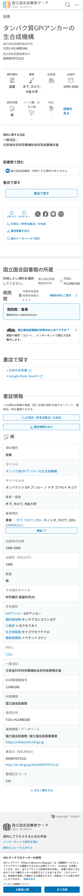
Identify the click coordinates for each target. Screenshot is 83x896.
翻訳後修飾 (13, 619)
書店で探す (41, 193)
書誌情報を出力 (20, 231)
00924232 (14, 525)
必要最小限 (22, 889)
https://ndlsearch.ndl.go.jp (25, 742)
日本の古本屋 (18, 370)
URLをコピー (24, 216)
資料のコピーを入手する (18, 848)
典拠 (39, 530)
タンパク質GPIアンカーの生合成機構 (31, 471)
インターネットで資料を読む (20, 842)
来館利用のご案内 (60, 295)
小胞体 (10, 625)
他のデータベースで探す (25, 238)
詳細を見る (68, 110)
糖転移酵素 (13, 637)
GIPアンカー (14, 613)
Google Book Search (24, 376)
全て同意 (62, 889)
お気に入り (12, 216)
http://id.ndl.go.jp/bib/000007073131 (32, 764)
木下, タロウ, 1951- (29, 520)
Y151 (9, 654)
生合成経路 (13, 631)
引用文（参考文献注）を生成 (28, 224)
